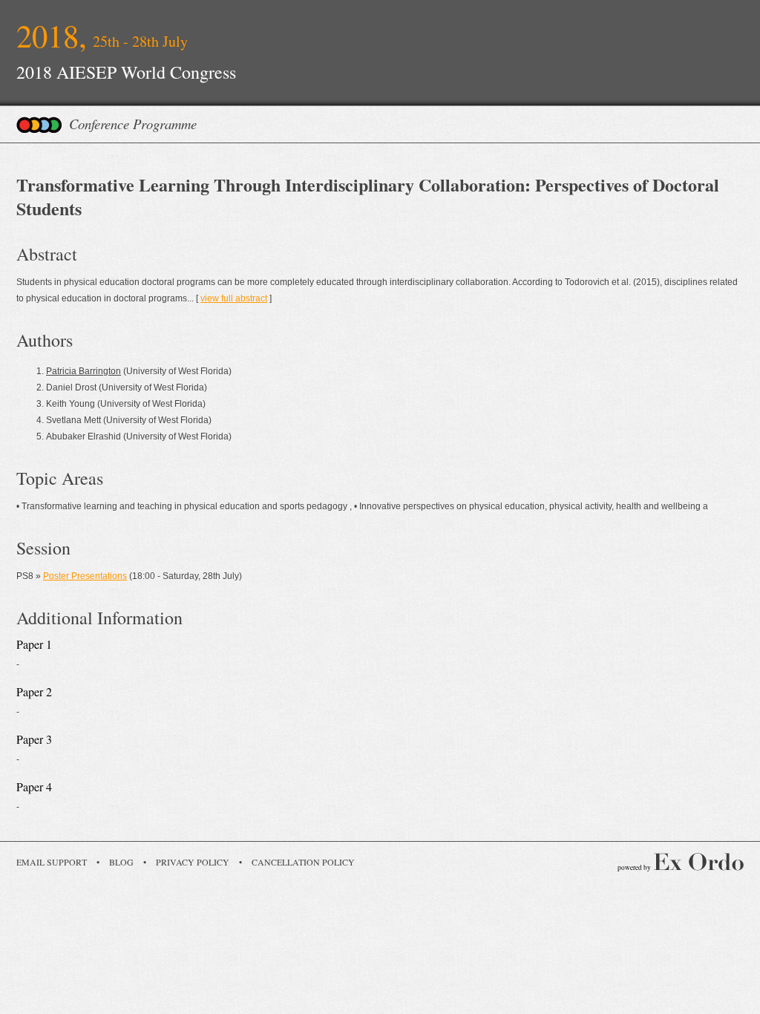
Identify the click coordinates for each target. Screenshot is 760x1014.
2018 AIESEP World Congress (126, 72)
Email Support (51, 862)
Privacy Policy (192, 862)
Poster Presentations (85, 576)
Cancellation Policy (303, 862)
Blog (121, 862)
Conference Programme (133, 123)
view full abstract (233, 298)
